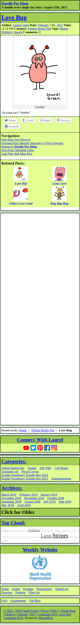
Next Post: (17, 150)
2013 (60, 25)
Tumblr (31, 468)
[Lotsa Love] (59, 180)
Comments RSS (47, 614)
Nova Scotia (6, 537)
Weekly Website (40, 550)
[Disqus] (40, 266)
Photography (44, 589)
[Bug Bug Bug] (59, 200)
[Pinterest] (40, 448)
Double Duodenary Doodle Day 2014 (24, 475)
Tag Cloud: (13, 523)
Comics (34, 530)
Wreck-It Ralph (48, 530)
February (43, 25)
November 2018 (34, 498)
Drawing (6, 592)
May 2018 (7, 505)
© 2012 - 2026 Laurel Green (20, 610)
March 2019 (8, 494)
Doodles (28, 589)
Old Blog (35, 600)
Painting (20, 592)
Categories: (13, 461)
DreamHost (45, 618)
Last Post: (16, 153)
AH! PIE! (45, 468)
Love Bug (14, 17)
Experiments (18, 600)
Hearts (64, 28)
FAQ (4, 600)
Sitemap (23, 614)
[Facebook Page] (47, 448)
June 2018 (65, 501)
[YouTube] (26, 448)
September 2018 (11, 501)
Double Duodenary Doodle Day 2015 (24, 478)
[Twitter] (33, 448)
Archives (10, 614)
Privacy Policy (49, 610)
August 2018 (32, 501)
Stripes (60, 535)
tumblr (16, 589)
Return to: (19, 146)
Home (23, 430)
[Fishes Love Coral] (20, 200)
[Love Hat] (20, 180)
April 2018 (23, 505)
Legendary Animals (18, 530)
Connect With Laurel (40, 440)
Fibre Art (34, 592)
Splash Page (68, 610)
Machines (73, 537)
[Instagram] (54, 448)
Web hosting (24, 537)
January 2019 (49, 494)
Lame (46, 535)
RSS (32, 614)
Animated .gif (9, 471)
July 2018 (49, 501)
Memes (5, 530)
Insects (18, 32)
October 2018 (55, 498)
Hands (64, 530)
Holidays (6, 32)
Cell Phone (61, 468)
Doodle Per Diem (14, 3)
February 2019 (28, 494)
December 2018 (11, 498)
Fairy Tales (72, 530)
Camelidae (35, 537)
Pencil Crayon (30, 471)
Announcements (61, 478)
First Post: (15, 139)
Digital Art (61, 589)
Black (15, 537)
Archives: (11, 488)
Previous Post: (32, 143)
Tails (57, 530)
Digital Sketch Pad (39, 28)
